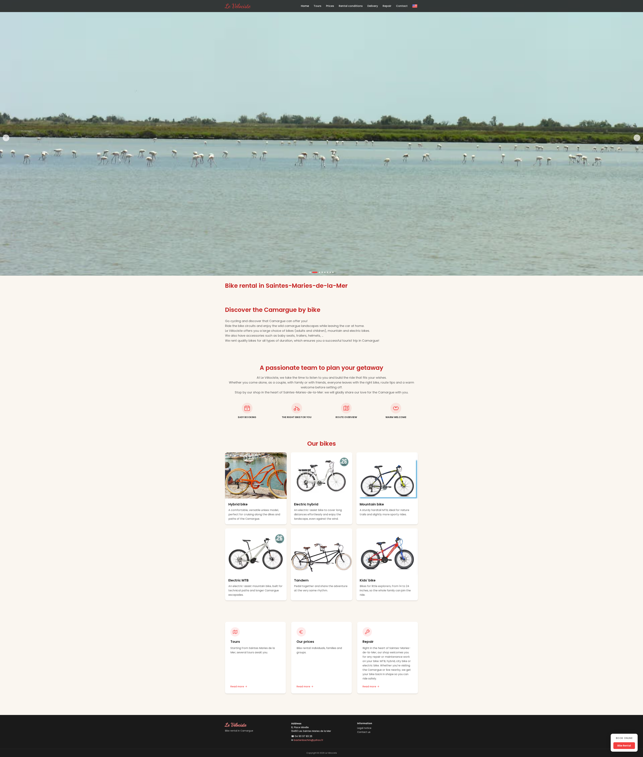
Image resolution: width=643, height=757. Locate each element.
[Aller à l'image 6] (327, 272)
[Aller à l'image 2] (312, 272)
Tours (317, 6)
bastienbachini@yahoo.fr (308, 740)
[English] (415, 6)
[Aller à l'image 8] (333, 272)
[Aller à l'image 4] (322, 272)
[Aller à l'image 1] (310, 272)
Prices (330, 6)
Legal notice (364, 728)
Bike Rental (624, 745)
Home (305, 6)
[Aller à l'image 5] (325, 272)
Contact (402, 6)
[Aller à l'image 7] (330, 272)
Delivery (372, 6)
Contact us (363, 732)
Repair (387, 6)
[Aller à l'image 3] (317, 272)
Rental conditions (351, 6)
